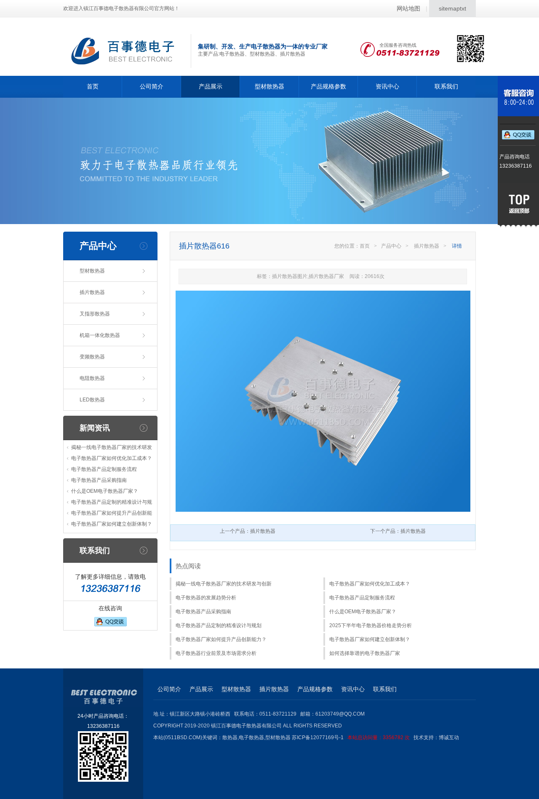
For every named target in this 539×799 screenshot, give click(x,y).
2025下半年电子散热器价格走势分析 (370, 625)
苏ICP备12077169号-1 (351, 737)
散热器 (229, 737)
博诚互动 (449, 737)
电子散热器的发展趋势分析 (206, 598)
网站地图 (408, 8)
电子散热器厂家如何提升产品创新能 (111, 513)
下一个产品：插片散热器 (398, 531)
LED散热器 (92, 400)
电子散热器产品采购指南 (99, 480)
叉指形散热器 (95, 314)
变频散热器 (92, 357)
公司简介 (151, 86)
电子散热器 (251, 737)
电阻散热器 (92, 378)
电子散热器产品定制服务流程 (104, 469)
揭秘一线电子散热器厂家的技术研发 (111, 447)
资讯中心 (387, 86)
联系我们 (446, 86)
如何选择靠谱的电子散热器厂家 (364, 653)
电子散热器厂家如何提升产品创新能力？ (221, 639)
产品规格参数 (328, 86)
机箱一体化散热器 (100, 335)
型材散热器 (269, 86)
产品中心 (391, 246)
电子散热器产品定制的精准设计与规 (111, 502)
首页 (93, 86)
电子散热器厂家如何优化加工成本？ (111, 458)
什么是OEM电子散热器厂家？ (104, 491)
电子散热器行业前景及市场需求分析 (216, 653)
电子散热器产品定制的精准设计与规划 (218, 625)
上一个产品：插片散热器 (247, 531)
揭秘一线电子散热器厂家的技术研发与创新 (224, 584)
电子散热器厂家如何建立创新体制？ (111, 524)
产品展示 (210, 86)
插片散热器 (92, 292)
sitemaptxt (452, 8)
